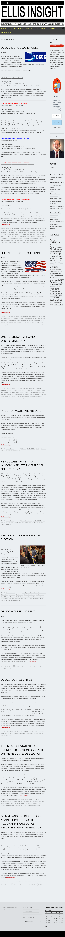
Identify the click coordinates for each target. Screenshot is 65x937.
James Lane (21, 390)
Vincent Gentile (34, 667)
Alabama (23, 881)
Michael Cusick (40, 665)
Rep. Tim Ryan (38, 240)
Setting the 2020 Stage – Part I (21, 252)
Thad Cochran (24, 598)
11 (49, 918)
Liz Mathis (23, 234)
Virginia (55, 302)
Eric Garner (41, 731)
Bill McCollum (24, 388)
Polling (12, 731)
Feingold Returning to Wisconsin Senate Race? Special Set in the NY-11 (22, 465)
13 (54, 918)
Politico (33, 883)
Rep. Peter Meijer (18, 240)
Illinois (52, 258)
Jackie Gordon (10, 234)
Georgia (39, 881)
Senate (12, 388)
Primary (12, 881)
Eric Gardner (36, 799)
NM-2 (2, 236)
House (28, 228)
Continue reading (6, 224)
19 (51, 920)
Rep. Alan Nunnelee (11, 394)
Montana (52, 273)
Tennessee (17, 885)
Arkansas (28, 881)
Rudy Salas (12, 242)
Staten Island (25, 667)
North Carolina (23, 883)
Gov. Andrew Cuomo (26, 520)
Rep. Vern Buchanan (22, 396)
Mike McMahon (5, 596)
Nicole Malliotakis (5, 803)
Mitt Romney (58, 271)
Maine (61, 262)
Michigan (54, 267)
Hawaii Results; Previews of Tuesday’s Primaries (56, 226)
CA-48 (40, 316)
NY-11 (9, 236)
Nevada (59, 273)
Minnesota (53, 269)
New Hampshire (56, 276)
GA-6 (32, 318)
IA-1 (2, 234)
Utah (51, 302)
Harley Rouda (38, 318)
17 (46, 920)
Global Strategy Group (7, 733)
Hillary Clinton (56, 256)
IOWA (32, 228)
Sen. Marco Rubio (18, 398)
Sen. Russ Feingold (13, 522)
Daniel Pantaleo (33, 731)
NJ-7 (31, 322)
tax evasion (27, 398)
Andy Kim (28, 316)
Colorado (53, 245)
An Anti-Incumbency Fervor (57, 182)
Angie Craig (35, 316)
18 (49, 920)
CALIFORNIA (13, 228)
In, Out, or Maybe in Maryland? (21, 410)
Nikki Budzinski (40, 234)
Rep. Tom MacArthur (11, 324)
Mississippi (12, 596)
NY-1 (5, 236)
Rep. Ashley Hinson (24, 236)
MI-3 (34, 234)
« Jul (46, 926)
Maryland (29, 448)
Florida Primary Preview (56, 198)
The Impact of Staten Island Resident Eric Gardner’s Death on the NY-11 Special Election (22, 749)
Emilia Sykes (14, 232)
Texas (21, 885)
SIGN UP (44, 28)
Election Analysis (21, 228)
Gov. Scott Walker (37, 520)
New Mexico (60, 278)
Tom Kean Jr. (20, 324)
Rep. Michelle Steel (38, 238)
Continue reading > (6, 384)
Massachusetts (53, 265)
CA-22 (34, 230)
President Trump (54, 290)
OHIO (6, 230)
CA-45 (38, 230)
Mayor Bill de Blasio (15, 801)
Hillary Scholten (40, 232)
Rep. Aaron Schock (33, 392)
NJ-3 (27, 322)
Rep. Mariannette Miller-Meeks (24, 238)
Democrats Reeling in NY (18, 611)
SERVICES (54, 28)
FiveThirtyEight (58, 247)
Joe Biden (60, 260)
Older (5, 897)
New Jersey (54, 278)
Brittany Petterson (26, 230)
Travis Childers (33, 598)
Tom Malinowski (29, 324)
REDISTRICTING (32, 28)
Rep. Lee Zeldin (11, 238)
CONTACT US (6, 32)
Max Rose (29, 234)
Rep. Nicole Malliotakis (7, 240)
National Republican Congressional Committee (13, 322)
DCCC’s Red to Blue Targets (19, 47)
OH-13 (17, 236)
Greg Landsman (31, 232)
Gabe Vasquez (22, 232)
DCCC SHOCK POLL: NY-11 (16, 679)
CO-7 (8, 232)
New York (22, 596)
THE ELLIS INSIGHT (16, 28)
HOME (3, 28)
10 (46, 918)
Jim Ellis (29, 242)
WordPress (28, 934)
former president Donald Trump (56, 252)
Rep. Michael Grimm (22, 394)
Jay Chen (17, 234)
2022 (7, 228)
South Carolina (9, 885)
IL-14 (2, 320)
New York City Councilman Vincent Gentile (12, 392)
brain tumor (12, 594)
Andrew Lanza (20, 799)
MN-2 (42, 320)
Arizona (53, 240)
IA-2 (5, 234)
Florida (15, 390)
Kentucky (51, 262)
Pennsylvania (56, 284)
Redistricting (12, 230)
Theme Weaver (50, 934)
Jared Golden (8, 320)
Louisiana (3, 883)
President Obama (19, 803)
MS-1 (43, 390)
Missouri (52, 271)
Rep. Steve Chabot (29, 240)
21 (56, 920)
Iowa (60, 258)
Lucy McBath (26, 320)
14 (56, 918)
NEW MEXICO (38, 228)
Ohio (60, 282)
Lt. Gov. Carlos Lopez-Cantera (33, 390)
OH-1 (13, 236)
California (23, 448)
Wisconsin (21, 522)
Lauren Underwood (17, 320)
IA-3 (44, 318)
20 (54, 920)
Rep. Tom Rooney (11, 396)
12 (51, 918)
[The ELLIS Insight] (32, 13)
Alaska (56, 238)
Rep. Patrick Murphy (34, 394)
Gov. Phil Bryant (40, 594)
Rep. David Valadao (36, 236)
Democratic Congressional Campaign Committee (17, 318)
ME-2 (38, 320)
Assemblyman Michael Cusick (30, 592)
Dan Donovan (19, 594)
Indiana (56, 258)
